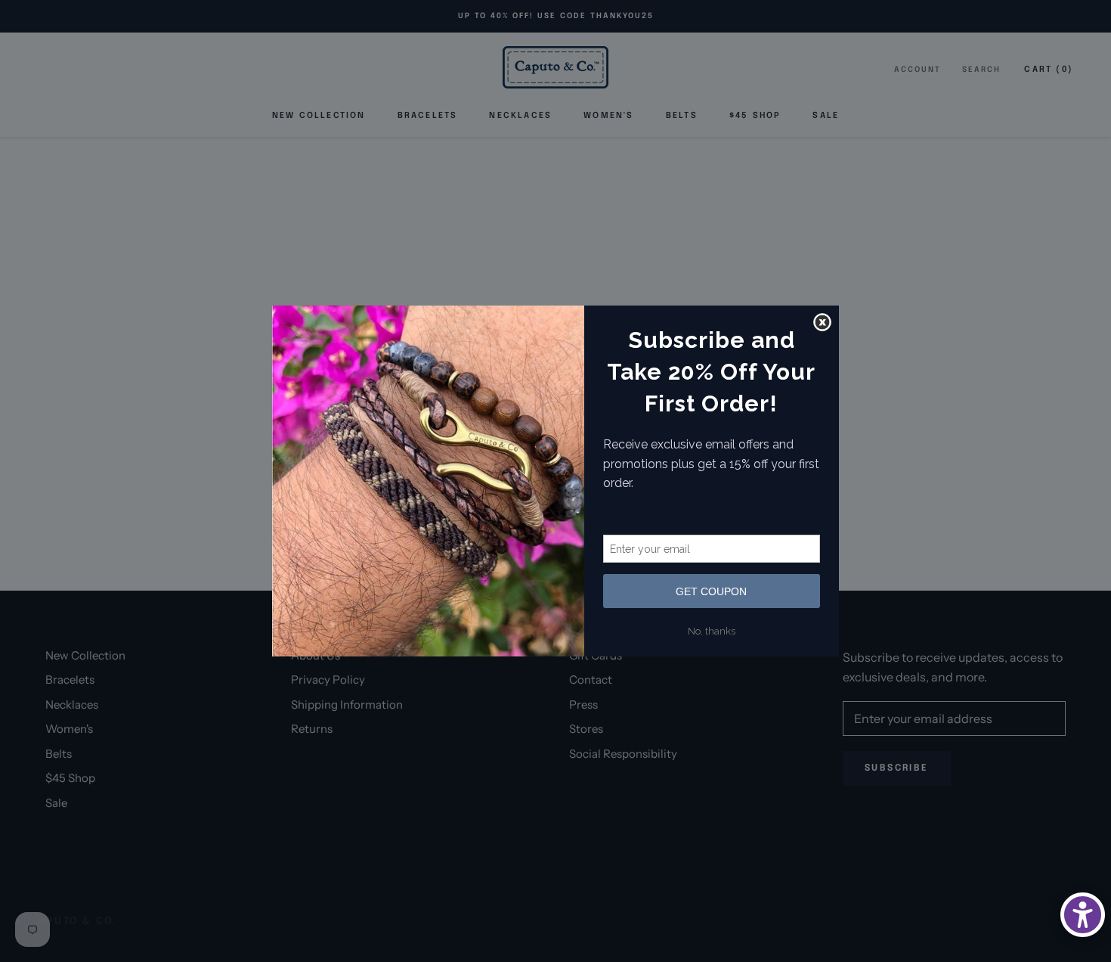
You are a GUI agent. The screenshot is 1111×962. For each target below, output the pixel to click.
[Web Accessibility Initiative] (1082, 914)
